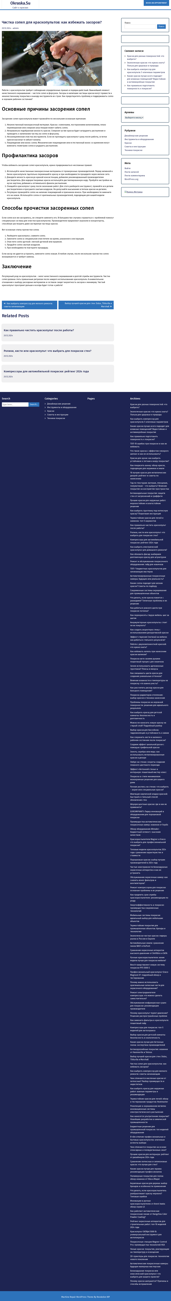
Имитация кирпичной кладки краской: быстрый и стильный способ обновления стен (149, 797)
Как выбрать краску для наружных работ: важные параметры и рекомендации (147, 1091)
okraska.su (20, 3)
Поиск (127, 23)
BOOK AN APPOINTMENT (156, 3)
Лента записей (132, 172)
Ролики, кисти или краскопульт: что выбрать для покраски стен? (47, 351)
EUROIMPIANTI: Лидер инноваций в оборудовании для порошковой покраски (147, 814)
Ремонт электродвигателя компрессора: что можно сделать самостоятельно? (146, 995)
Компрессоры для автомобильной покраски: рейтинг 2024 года (46, 371)
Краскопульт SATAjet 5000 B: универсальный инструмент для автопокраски (146, 1234)
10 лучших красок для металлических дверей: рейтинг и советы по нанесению (148, 475)
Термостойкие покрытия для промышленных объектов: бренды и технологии (147, 928)
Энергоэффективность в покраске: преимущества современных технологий (147, 908)
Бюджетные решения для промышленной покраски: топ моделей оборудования (149, 1129)
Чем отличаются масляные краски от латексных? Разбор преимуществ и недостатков (148, 1081)
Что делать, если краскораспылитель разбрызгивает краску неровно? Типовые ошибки (148, 1193)
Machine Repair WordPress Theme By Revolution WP (85, 1297)
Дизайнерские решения (136, 136)
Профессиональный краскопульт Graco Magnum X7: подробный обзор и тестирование (149, 975)
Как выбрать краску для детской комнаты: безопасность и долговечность (146, 715)
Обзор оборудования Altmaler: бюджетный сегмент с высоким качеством (145, 832)
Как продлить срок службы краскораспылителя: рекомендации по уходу (149, 898)
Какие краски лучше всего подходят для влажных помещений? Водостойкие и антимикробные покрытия (146, 79)
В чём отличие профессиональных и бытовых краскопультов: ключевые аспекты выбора (147, 1140)
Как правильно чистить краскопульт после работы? (39, 330)
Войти (127, 168)
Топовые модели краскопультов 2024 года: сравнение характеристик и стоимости (148, 852)
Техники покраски (133, 150)
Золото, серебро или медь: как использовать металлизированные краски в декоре (147, 755)
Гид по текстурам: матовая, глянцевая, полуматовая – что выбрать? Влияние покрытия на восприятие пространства (149, 486)
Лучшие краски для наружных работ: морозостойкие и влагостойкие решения (148, 503)
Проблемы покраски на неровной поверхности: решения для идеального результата (149, 705)
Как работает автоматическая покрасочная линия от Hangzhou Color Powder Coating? (148, 1214)
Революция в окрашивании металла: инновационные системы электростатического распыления (148, 1109)
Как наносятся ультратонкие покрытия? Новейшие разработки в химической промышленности (149, 1119)
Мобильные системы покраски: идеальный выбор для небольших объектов (146, 918)
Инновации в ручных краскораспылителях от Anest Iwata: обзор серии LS (147, 1204)
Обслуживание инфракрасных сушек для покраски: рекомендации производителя (148, 1006)
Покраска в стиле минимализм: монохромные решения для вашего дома (147, 779)
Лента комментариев (135, 175)
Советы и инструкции (135, 146)
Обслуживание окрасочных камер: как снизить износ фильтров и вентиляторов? (149, 880)
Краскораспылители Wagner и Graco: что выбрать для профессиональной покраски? (148, 842)
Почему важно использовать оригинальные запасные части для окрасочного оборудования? (147, 985)
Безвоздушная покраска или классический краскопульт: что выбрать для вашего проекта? (145, 1274)
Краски (128, 143)
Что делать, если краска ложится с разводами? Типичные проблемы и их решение (148, 600)
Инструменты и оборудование (139, 139)
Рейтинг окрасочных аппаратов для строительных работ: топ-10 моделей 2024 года (148, 1224)
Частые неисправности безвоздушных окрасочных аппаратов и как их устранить (148, 870)
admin (16, 28)
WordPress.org (131, 179)
